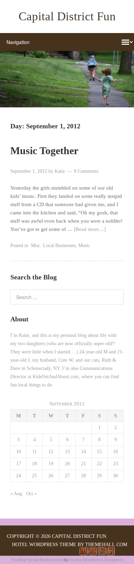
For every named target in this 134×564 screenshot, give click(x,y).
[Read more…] (90, 229)
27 (67, 475)
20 (67, 463)
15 (99, 451)
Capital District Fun (67, 16)
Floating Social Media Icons (37, 559)
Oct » (31, 493)
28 (83, 475)
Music (84, 245)
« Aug (16, 493)
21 (83, 463)
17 (18, 463)
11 (34, 451)
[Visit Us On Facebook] (83, 553)
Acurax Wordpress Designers (96, 559)
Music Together (44, 150)
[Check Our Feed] (101, 553)
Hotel (20, 544)
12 (50, 451)
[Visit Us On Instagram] (92, 553)
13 (67, 451)
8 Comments (86, 171)
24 (18, 475)
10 (18, 451)
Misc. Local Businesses (53, 245)
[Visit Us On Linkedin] (110, 553)
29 (99, 475)
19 (50, 463)
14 (83, 451)
